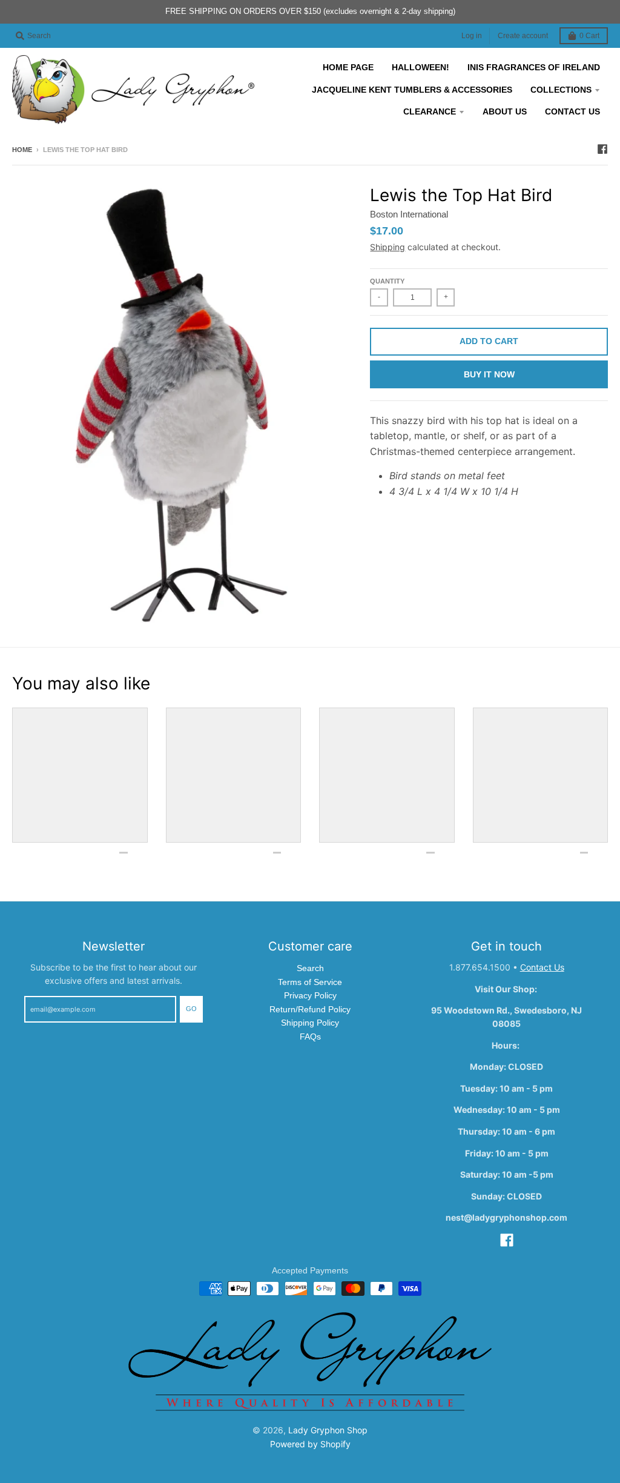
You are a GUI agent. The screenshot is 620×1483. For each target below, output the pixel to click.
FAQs (310, 1036)
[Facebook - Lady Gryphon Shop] (602, 149)
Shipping (387, 247)
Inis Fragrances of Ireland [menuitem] (533, 67)
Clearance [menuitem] (429, 111)
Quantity (387, 281)
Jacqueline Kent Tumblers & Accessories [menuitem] (412, 90)
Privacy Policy (310, 995)
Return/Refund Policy (310, 1009)
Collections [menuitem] (561, 90)
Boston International (409, 214)
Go (191, 1008)
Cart (589, 36)
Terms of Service (310, 982)
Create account (523, 36)
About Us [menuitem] (505, 111)
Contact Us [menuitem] (572, 111)
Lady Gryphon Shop (328, 1430)
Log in (471, 36)
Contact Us (542, 967)
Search (310, 968)
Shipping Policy (310, 1022)
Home (22, 149)
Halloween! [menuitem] (420, 67)
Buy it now (489, 374)
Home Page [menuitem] (348, 67)
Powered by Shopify (310, 1444)
